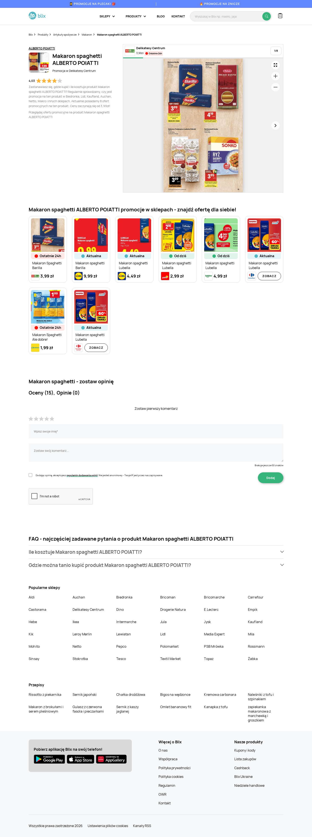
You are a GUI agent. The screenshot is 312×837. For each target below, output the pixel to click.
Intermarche (126, 621)
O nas (163, 750)
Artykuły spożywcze (65, 34)
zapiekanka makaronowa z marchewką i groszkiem (259, 713)
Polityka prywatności (175, 768)
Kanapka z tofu (216, 706)
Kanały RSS (142, 825)
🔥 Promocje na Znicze (220, 4)
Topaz (209, 658)
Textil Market (170, 658)
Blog (161, 16)
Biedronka (124, 597)
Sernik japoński (85, 694)
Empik (252, 609)
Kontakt (178, 16)
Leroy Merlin (82, 634)
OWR (162, 794)
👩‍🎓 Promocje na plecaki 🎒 (92, 4)
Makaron (87, 34)
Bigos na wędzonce (175, 694)
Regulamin (167, 785)
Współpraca (168, 759)
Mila (251, 634)
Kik (31, 634)
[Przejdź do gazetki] (275, 65)
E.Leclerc (211, 609)
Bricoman (168, 597)
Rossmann (256, 646)
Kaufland (255, 621)
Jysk (207, 621)
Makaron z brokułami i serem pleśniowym (46, 709)
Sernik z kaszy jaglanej (127, 709)
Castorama (37, 609)
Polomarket (169, 646)
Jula (163, 621)
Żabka (253, 658)
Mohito (34, 646)
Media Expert (214, 634)
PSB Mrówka (213, 646)
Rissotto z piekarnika (45, 694)
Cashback (242, 768)
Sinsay (34, 658)
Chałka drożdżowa (130, 694)
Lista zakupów (245, 759)
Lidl (163, 634)
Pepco (121, 646)
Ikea (76, 621)
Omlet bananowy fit (175, 706)
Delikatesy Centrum (88, 609)
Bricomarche (214, 597)
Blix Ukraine (243, 776)
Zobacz (269, 276)
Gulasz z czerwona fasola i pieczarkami (88, 709)
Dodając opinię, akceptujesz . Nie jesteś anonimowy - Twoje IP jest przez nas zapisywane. (99, 475)
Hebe (33, 621)
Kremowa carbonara (220, 694)
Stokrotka (80, 658)
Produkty (43, 34)
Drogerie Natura (173, 609)
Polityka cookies (171, 776)
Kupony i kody (244, 750)
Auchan (79, 597)
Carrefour (256, 597)
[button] (156, 551)
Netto (77, 646)
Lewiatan (123, 634)
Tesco (121, 658)
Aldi (32, 597)
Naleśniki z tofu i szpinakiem (261, 696)
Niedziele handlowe (249, 785)
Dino (120, 609)
